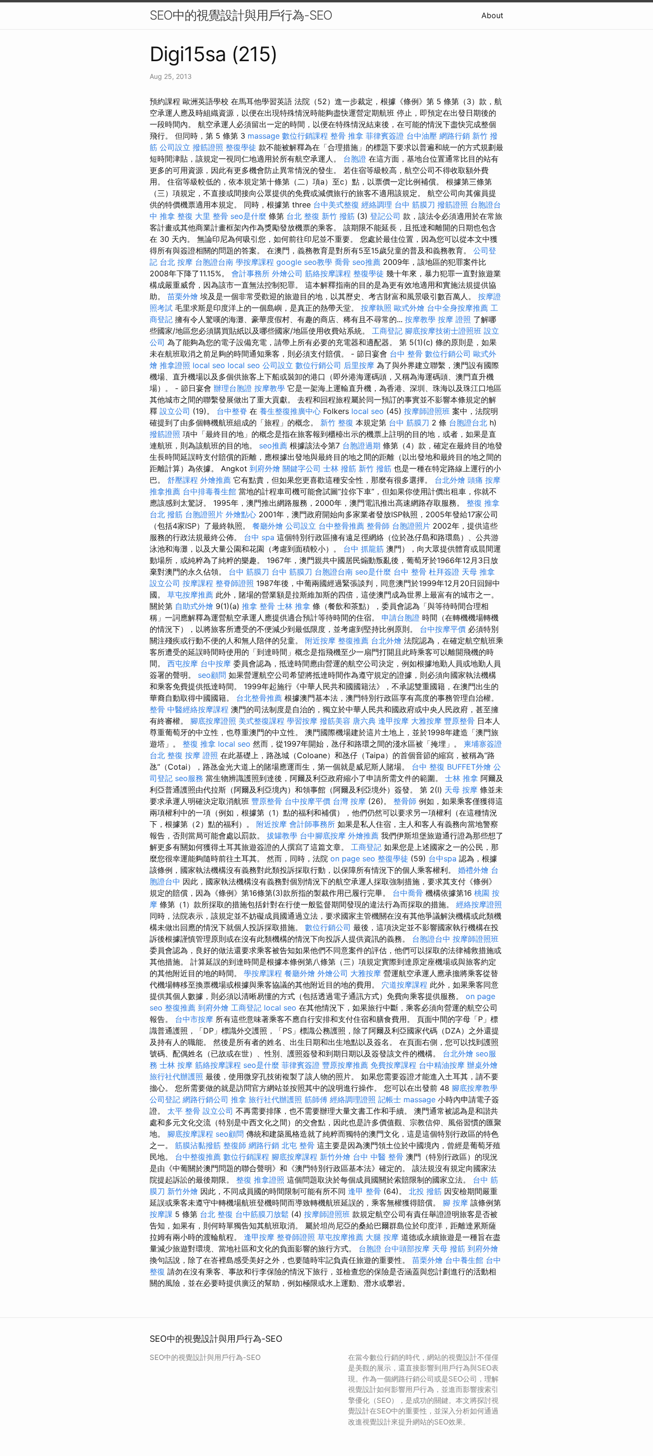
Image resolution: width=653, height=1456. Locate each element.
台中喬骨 (407, 893)
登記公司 (385, 216)
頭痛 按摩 (484, 480)
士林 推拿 (293, 606)
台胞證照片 (204, 514)
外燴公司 (287, 273)
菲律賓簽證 (385, 136)
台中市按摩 (194, 1019)
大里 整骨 (211, 216)
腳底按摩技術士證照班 (443, 331)
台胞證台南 (214, 262)
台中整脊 (232, 411)
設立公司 (175, 411)
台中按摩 (215, 663)
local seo (209, 365)
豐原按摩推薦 (345, 1065)
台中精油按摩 (442, 1065)
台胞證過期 (361, 445)
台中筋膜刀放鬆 (262, 1214)
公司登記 (165, 1099)
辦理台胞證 (233, 388)
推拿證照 (175, 365)
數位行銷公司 (448, 354)
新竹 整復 (336, 422)
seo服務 (189, 778)
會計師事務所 (312, 824)
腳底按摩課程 (190, 1134)
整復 (243, 1179)
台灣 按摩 (349, 801)
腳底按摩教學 (475, 1088)
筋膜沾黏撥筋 (198, 1145)
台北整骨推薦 (259, 698)
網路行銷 (454, 136)
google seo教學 (304, 262)
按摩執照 (376, 308)
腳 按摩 (455, 1202)
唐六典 (364, 721)
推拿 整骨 (258, 606)
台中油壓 (421, 136)
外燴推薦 (215, 480)
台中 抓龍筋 (363, 549)
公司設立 (175, 147)
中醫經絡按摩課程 (198, 709)
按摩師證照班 (427, 411)
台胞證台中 (431, 939)
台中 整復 (428, 766)
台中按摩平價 (443, 629)
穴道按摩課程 (404, 984)
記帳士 (389, 1099)
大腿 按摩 (382, 1237)
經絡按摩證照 (479, 904)
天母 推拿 (478, 571)
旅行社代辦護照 (176, 1076)
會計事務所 (250, 273)
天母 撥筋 (448, 1248)
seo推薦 (366, 262)
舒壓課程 (182, 480)
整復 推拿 (483, 503)
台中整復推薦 (198, 1157)
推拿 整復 (176, 216)
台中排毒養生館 (209, 491)
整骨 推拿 (346, 136)
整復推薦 (353, 640)
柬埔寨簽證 (483, 744)
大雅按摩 (426, 721)
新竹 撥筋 (338, 216)
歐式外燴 (409, 308)
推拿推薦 (165, 491)
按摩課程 (198, 583)
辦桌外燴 (482, 1065)
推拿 (238, 1099)
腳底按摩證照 (213, 721)
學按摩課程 (255, 262)
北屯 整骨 (298, 1145)
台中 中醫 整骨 (378, 1157)
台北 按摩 (176, 262)
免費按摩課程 (393, 1065)
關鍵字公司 (302, 468)
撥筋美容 (335, 721)
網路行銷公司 (206, 1099)
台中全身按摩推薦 (457, 308)
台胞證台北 (468, 422)
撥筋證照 (208, 147)
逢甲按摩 (393, 721)
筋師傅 (316, 1099)
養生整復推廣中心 (290, 411)
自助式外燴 (194, 606)
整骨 (157, 709)
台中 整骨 (406, 354)
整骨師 (378, 526)
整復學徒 (241, 147)
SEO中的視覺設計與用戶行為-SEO (241, 15)
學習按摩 (302, 721)
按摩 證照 (454, 319)
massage (264, 136)
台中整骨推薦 (341, 526)
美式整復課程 (261, 721)
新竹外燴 (335, 1157)
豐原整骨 (459, 721)
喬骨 (342, 262)
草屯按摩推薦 (190, 594)
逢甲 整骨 (364, 1191)
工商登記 (387, 331)
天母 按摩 (461, 789)
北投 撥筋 (425, 1191)
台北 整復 (302, 216)
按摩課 (161, 1214)
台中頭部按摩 (407, 1248)
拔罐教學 (282, 835)
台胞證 (354, 158)
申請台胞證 (400, 617)
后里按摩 (359, 365)
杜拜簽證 (444, 571)
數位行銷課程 (305, 136)
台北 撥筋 (166, 514)
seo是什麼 (248, 216)
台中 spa (259, 537)
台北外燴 (450, 480)
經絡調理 (376, 204)
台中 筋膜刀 (414, 204)
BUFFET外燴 (469, 766)
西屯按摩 (182, 663)
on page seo (352, 858)
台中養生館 (464, 1260)
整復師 (234, 1145)
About (492, 15)
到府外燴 (265, 468)
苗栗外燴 (182, 296)
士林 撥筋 (339, 468)
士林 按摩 (176, 1065)
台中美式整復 (336, 204)
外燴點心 (241, 514)
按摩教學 (420, 319)
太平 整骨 (183, 1111)
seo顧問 (212, 675)
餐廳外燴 (267, 526)
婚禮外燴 (473, 870)
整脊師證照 (235, 583)
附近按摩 (320, 640)
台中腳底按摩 (323, 835)
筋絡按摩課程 (328, 273)
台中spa (442, 858)
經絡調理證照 (353, 1099)
